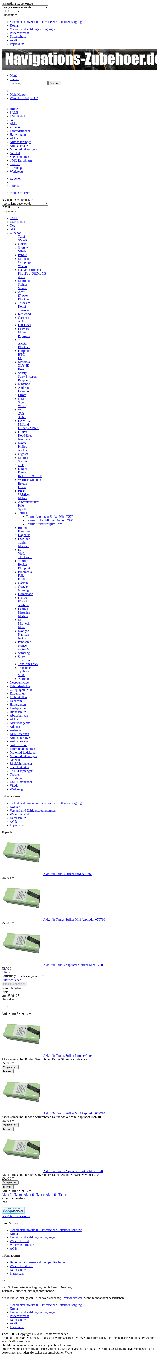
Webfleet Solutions (30, 479)
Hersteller (8, 999)
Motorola (24, 362)
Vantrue (23, 561)
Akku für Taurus (13, 1194)
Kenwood (24, 314)
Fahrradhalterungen (22, 748)
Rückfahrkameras (21, 763)
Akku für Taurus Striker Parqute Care (67, 874)
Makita (22, 498)
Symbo (22, 509)
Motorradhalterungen (23, 756)
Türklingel (16, 778)
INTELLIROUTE (30, 476)
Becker (22, 564)
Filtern (6, 972)
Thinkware (25, 557)
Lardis (22, 487)
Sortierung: (9, 976)
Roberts (23, 527)
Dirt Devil (24, 325)
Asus (21, 277)
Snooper (23, 247)
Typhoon (24, 671)
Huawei (23, 597)
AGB (13, 40)
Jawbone (23, 605)
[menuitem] (82, 22)
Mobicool (24, 258)
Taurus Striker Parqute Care (44, 524)
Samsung (24, 653)
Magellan (24, 612)
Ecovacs (23, 328)
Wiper (22, 406)
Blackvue (24, 299)
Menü (13, 75)
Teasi (21, 236)
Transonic (24, 667)
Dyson (22, 472)
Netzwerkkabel (19, 682)
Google (23, 586)
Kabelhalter (17, 693)
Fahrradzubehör (20, 686)
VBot (21, 339)
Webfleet (23, 494)
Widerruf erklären (21, 1266)
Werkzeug (16, 789)
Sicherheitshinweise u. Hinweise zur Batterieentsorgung (46, 22)
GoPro (22, 244)
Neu (12, 225)
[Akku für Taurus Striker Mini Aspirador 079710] (22, 919)
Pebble (22, 255)
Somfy (22, 373)
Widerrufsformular (22, 1244)
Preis (5, 992)
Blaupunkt (24, 568)
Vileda (22, 251)
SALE (14, 218)
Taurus (22, 513)
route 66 (23, 649)
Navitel (22, 443)
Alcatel (22, 343)
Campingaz (25, 262)
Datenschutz (18, 36)
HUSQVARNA (28, 428)
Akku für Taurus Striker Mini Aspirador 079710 (74, 919)
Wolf (21, 409)
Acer (21, 292)
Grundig (23, 590)
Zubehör (15, 233)
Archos (22, 450)
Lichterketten (18, 697)
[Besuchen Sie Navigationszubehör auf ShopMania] (13, 1212)
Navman (23, 634)
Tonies (22, 542)
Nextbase (24, 439)
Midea (22, 332)
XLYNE (23, 365)
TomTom (24, 660)
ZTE (21, 465)
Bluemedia (25, 572)
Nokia (22, 638)
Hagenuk (24, 535)
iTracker (23, 295)
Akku (13, 229)
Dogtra (22, 468)
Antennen (16, 730)
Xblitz (22, 417)
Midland (23, 424)
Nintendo (24, 384)
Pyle (21, 505)
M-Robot (24, 280)
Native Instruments (30, 269)
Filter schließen (11, 980)
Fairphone (24, 351)
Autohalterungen (20, 737)
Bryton (22, 483)
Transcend (24, 310)
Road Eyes (25, 435)
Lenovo (23, 608)
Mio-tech (24, 623)
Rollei (22, 306)
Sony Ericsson (27, 376)
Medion (23, 616)
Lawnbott (24, 391)
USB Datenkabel (21, 782)
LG (20, 358)
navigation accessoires (16, 1216)
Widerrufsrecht (19, 33)
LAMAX (24, 421)
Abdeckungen (19, 715)
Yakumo (23, 678)
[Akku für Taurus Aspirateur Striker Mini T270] (22, 965)
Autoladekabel (19, 741)
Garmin (23, 583)
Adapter (15, 726)
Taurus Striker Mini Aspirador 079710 (50, 520)
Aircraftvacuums (28, 502)
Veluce (22, 288)
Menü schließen (20, 192)
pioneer (23, 645)
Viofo (21, 553)
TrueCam (24, 303)
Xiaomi (23, 461)
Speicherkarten (19, 767)
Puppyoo (24, 336)
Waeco (22, 266)
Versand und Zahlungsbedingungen (33, 29)
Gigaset (23, 454)
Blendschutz (18, 712)
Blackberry (25, 347)
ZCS (21, 413)
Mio (20, 620)
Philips (22, 446)
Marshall (23, 546)
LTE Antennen (19, 734)
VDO (21, 675)
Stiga (21, 402)
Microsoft (24, 457)
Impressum (17, 44)
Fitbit (21, 579)
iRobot (22, 601)
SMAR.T (24, 240)
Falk (21, 575)
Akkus (14, 719)
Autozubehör (18, 745)
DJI (20, 549)
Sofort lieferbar (12, 988)
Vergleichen (10, 1067)
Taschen (15, 774)
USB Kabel (17, 222)
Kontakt (15, 25)
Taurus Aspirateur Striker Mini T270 (49, 516)
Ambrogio (24, 387)
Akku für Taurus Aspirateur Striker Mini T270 (73, 965)
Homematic (25, 594)
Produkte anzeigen (14, 983)
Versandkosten (73, 1298)
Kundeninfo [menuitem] (42, 29)
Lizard (22, 395)
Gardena (23, 317)
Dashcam (16, 701)
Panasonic (24, 642)
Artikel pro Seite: (13, 1013)
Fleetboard (25, 531)
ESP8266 (24, 538)
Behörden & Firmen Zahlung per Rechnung (38, 1262)
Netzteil (15, 760)
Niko (21, 398)
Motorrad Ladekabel (23, 752)
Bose (21, 491)
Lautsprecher (18, 708)
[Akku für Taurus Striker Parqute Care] (22, 874)
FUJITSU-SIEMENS (32, 273)
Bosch (22, 369)
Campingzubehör (21, 690)
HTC (21, 354)
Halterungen (18, 704)
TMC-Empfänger (21, 771)
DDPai (22, 432)
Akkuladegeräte (20, 723)
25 (9, 995)
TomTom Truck (28, 664)
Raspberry (24, 380)
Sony (21, 656)
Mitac (21, 627)
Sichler (22, 284)
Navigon (23, 631)
